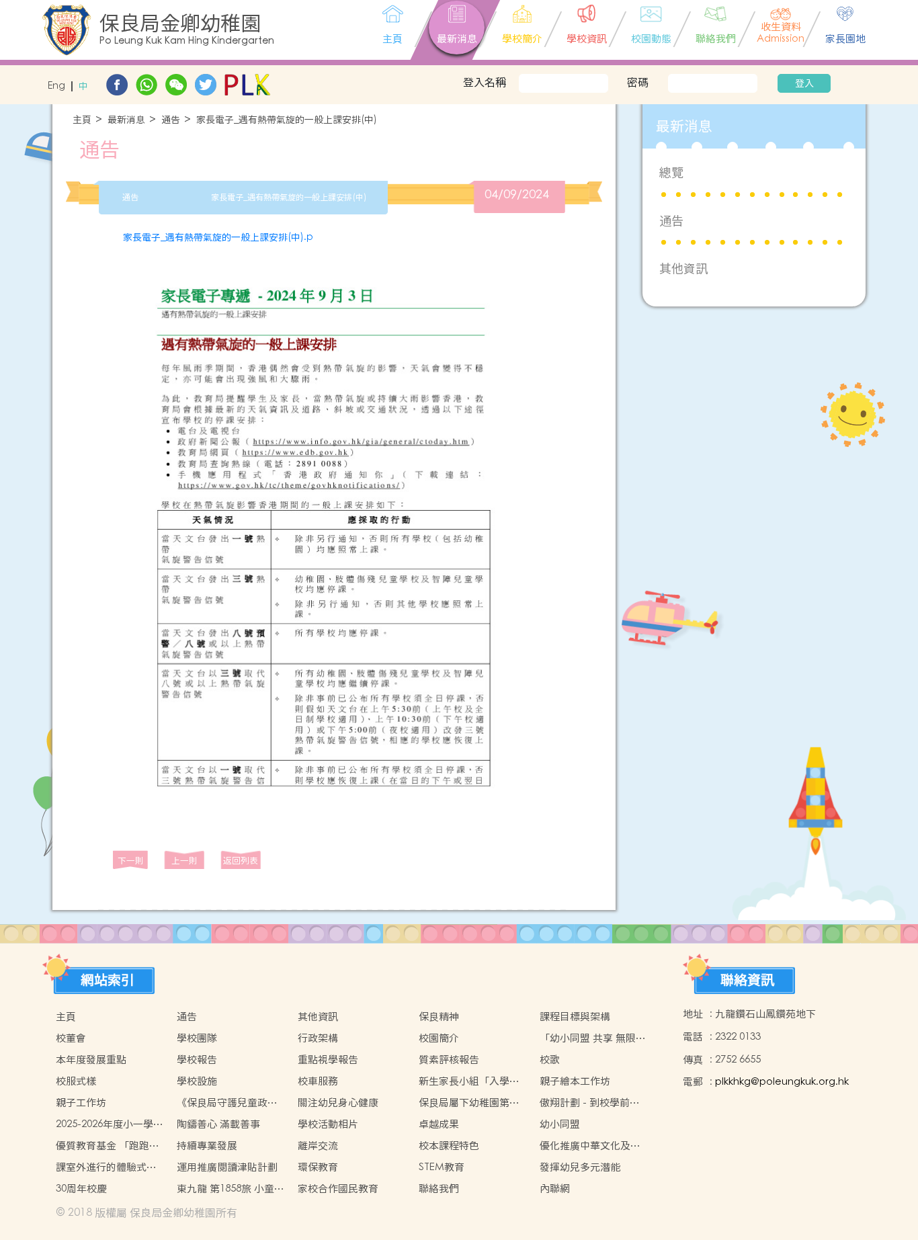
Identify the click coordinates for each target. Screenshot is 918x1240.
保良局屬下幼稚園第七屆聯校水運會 (469, 1103)
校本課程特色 (449, 1146)
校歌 (550, 1059)
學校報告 (197, 1059)
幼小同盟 (560, 1124)
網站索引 (107, 979)
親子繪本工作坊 (575, 1081)
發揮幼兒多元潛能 (580, 1167)
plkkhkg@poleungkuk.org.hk (782, 1082)
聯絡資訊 (747, 979)
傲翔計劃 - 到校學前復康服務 (590, 1103)
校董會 (71, 1038)
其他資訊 (683, 268)
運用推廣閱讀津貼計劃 (227, 1167)
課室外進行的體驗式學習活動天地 (106, 1167)
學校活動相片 (328, 1124)
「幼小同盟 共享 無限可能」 (593, 1038)
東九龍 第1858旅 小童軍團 (230, 1189)
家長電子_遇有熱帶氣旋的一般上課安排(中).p (218, 237)
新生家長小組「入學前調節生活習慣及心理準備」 (469, 1081)
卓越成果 (439, 1124)
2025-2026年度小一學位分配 (109, 1124)
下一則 (131, 860)
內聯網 (555, 1189)
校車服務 (318, 1081)
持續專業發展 (207, 1146)
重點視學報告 (328, 1059)
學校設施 (197, 1081)
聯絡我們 (439, 1189)
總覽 (671, 172)
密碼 (638, 82)
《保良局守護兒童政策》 (222, 1103)
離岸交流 (318, 1146)
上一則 (184, 860)
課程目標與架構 (575, 1016)
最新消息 (126, 120)
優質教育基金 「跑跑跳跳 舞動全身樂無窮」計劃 (107, 1146)
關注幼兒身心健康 (338, 1103)
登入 (804, 83)
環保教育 (318, 1167)
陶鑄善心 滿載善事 (218, 1124)
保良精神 (439, 1016)
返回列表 (240, 860)
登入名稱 (484, 82)
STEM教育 (441, 1167)
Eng (56, 86)
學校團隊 (197, 1038)
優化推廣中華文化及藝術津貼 (590, 1146)
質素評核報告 (449, 1059)
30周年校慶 (81, 1189)
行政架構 (318, 1038)
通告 (170, 120)
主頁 (82, 120)
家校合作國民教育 (338, 1189)
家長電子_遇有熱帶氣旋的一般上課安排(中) (286, 120)
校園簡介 (439, 1038)
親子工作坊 (81, 1103)
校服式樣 (76, 1081)
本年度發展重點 (91, 1059)
